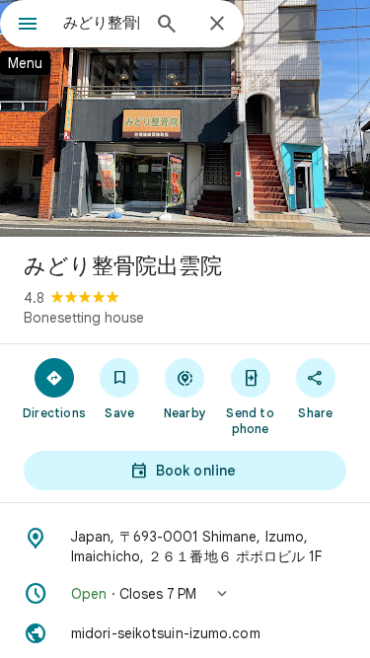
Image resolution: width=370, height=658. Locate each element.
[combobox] (101, 23)
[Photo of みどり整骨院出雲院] (185, 118)
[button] (185, 594)
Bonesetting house (84, 318)
